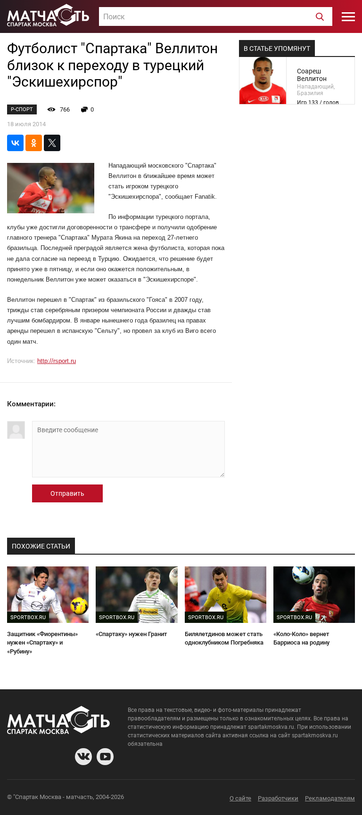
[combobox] (215, 16)
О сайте (240, 798)
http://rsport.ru (56, 360)
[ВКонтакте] (15, 143)
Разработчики (278, 798)
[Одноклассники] (33, 143)
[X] (52, 143)
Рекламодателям (330, 798)
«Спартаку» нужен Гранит (131, 633)
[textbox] (215, 17)
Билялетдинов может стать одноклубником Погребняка (224, 638)
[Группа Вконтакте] (83, 756)
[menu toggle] (348, 16)
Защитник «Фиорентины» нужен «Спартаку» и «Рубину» (42, 642)
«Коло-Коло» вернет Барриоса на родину (301, 638)
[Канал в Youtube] (105, 756)
